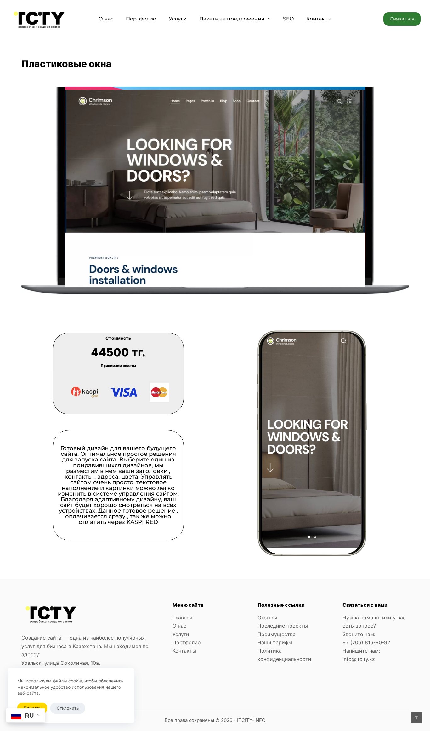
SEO (288, 19)
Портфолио (141, 19)
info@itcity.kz (358, 659)
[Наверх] (416, 717)
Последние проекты (282, 626)
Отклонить (68, 708)
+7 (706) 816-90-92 (366, 642)
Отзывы (267, 617)
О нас (106, 19)
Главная (182, 617)
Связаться (402, 19)
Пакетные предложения (231, 19)
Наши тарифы (274, 642)
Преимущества (276, 634)
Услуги (178, 19)
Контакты (318, 19)
